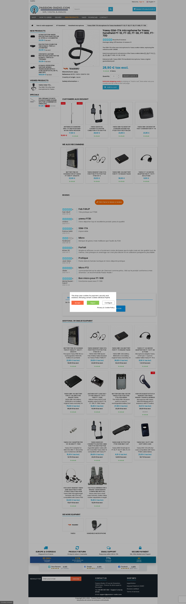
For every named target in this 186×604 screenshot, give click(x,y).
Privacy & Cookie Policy (106, 308)
